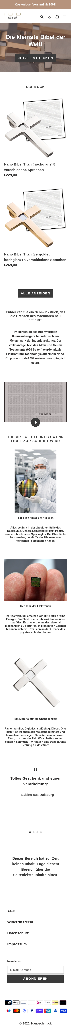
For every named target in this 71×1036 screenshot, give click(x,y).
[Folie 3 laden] (37, 832)
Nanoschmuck (41, 1023)
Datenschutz (18, 933)
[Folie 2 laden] (34, 832)
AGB (11, 911)
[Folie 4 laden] (41, 832)
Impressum (17, 944)
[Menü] (65, 16)
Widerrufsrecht (20, 922)
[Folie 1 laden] (30, 832)
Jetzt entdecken (35, 58)
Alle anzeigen (35, 293)
